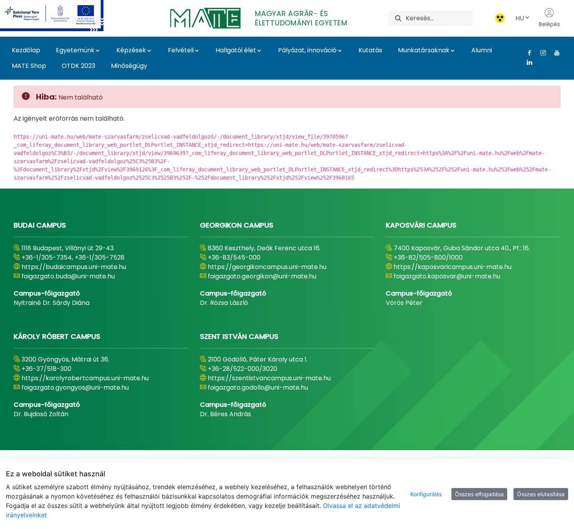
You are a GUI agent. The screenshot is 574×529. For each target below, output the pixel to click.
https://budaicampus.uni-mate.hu (73, 266)
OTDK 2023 (78, 65)
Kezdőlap (26, 50)
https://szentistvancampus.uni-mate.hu (269, 378)
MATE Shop (29, 65)
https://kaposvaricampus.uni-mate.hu (453, 266)
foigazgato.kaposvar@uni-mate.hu (447, 276)
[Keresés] (398, 18)
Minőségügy (129, 65)
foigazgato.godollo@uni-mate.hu (258, 387)
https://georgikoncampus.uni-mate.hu (267, 266)
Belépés (549, 24)
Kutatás (370, 50)
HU (519, 18)
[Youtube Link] (554, 53)
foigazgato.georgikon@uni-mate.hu (262, 276)
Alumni (481, 50)
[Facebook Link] (527, 53)
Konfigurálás (426, 494)
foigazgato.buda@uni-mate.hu (68, 276)
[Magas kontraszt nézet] (500, 18)
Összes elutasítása (541, 494)
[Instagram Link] (540, 53)
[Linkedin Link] (527, 62)
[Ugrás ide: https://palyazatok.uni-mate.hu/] (61, 15)
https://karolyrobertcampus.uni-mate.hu (85, 378)
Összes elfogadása (479, 494)
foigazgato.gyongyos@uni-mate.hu (75, 387)
